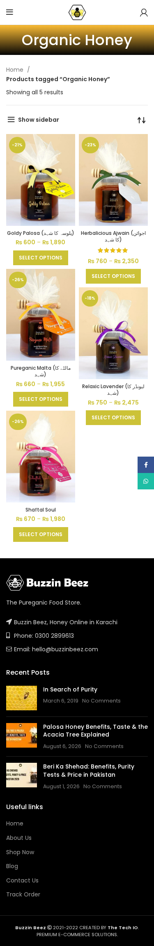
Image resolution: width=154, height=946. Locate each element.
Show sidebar (38, 120)
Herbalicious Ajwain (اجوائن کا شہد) (113, 236)
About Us (19, 838)
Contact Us (22, 881)
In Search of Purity (70, 689)
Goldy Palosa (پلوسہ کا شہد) (40, 233)
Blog (12, 866)
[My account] (144, 12)
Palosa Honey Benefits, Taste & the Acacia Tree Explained (95, 731)
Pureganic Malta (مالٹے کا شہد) (41, 371)
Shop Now (20, 852)
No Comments (101, 700)
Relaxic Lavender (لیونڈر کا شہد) (113, 390)
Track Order (23, 894)
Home (15, 70)
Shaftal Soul (40, 509)
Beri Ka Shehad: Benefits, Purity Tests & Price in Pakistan (88, 770)
